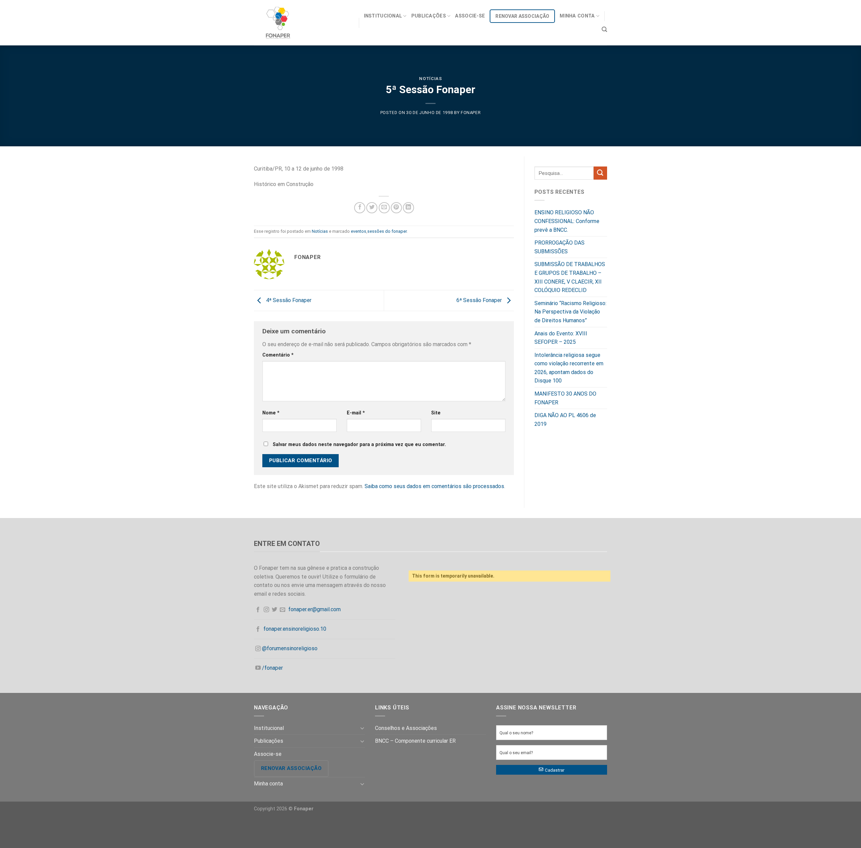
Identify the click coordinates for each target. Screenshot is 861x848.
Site (436, 413)
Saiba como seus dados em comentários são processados (434, 486)
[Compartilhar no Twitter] (371, 207)
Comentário (278, 355)
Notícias (430, 78)
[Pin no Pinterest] (396, 207)
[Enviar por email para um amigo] (384, 207)
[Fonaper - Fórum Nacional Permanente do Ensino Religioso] (301, 22)
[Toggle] (362, 728)
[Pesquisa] (604, 29)
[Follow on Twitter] (274, 610)
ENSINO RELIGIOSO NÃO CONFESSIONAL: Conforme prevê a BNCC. (566, 221)
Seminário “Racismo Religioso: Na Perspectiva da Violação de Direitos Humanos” (570, 312)
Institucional (383, 16)
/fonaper (272, 668)
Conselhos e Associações (406, 728)
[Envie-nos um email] (282, 610)
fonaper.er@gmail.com (314, 609)
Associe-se (470, 16)
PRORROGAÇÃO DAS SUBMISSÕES (559, 247)
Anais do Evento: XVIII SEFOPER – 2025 (560, 337)
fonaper (471, 112)
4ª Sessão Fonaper (288, 300)
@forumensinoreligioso (289, 648)
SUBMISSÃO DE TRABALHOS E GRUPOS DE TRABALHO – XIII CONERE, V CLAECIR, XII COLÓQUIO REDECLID (569, 277)
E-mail (356, 413)
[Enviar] (600, 173)
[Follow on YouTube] (258, 668)
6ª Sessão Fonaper (479, 300)
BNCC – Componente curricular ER (415, 741)
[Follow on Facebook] (258, 610)
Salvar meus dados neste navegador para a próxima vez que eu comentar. (359, 444)
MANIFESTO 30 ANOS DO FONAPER (565, 398)
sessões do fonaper (387, 231)
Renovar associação (522, 16)
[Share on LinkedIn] (408, 207)
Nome (270, 413)
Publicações (428, 16)
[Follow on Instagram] (266, 610)
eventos (358, 231)
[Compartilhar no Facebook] (359, 207)
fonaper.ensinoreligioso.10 (294, 629)
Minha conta (577, 16)
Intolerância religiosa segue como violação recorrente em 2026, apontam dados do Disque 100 (568, 368)
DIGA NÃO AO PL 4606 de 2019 (565, 419)
